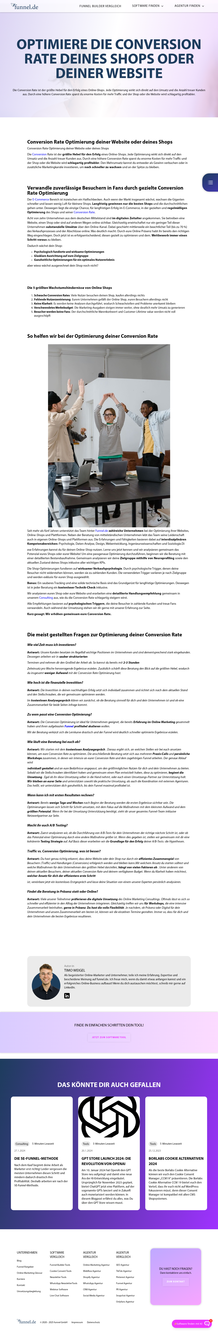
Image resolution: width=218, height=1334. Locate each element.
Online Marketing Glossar (29, 1273)
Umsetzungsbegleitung (29, 1291)
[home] (24, 6)
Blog (19, 1261)
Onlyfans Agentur (125, 1302)
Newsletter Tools (58, 1277)
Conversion (39, 154)
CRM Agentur (90, 1289)
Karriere (21, 1279)
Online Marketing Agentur (96, 1265)
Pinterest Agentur (125, 1277)
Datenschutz (93, 1322)
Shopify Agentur (91, 1277)
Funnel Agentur (124, 1283)
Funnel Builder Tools (60, 1265)
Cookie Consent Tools (61, 1271)
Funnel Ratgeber (25, 1267)
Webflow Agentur (92, 1271)
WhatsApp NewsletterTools (63, 1283)
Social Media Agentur (94, 1295)
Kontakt (21, 1285)
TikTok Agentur (124, 1271)
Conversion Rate (84, 212)
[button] (146, 6)
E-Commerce (41, 199)
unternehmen (27, 1252)
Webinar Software (59, 1289)
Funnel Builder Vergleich (100, 6)
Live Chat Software (59, 1295)
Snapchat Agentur (125, 1295)
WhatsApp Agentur (93, 1283)
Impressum (77, 1322)
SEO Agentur (122, 1265)
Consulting (46, 598)
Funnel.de (101, 531)
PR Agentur (122, 1289)
